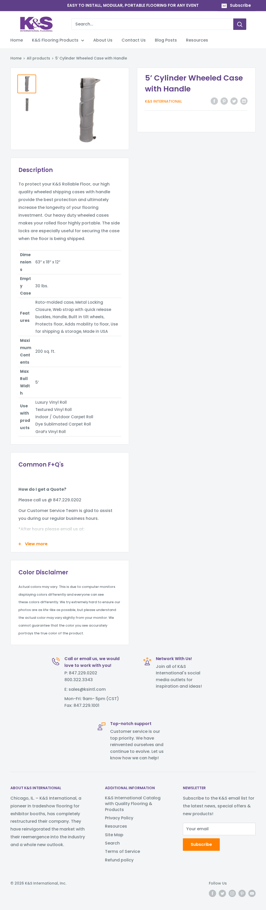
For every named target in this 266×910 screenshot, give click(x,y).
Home (16, 40)
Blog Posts (166, 40)
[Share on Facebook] (214, 101)
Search (112, 843)
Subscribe (240, 5)
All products (38, 58)
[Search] (239, 24)
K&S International (163, 101)
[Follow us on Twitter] (222, 893)
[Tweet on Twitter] (234, 101)
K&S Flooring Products (55, 40)
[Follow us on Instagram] (232, 893)
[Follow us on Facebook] (212, 893)
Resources (197, 40)
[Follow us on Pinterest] (242, 893)
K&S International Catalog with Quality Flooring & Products (133, 804)
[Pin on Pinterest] (224, 101)
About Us (102, 40)
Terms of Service (122, 851)
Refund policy (119, 860)
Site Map (114, 835)
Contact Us (134, 40)
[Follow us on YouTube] (252, 893)
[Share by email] (244, 101)
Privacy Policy (119, 818)
